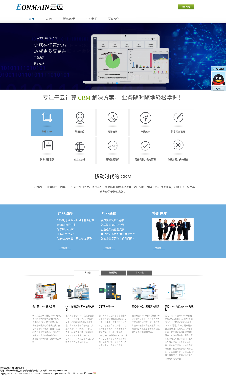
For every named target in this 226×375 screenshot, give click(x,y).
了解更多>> (64, 248)
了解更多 (39, 57)
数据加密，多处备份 (178, 159)
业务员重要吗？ (66, 234)
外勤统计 (145, 131)
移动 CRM (47, 131)
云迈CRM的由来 (66, 225)
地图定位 (79, 131)
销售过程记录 (47, 159)
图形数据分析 (112, 159)
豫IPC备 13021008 (75, 373)
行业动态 (87, 273)
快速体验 (39, 63)
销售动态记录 (178, 131)
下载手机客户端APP (45, 38)
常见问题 (140, 273)
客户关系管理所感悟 (113, 220)
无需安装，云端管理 (145, 159)
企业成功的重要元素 (113, 229)
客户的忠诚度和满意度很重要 (118, 234)
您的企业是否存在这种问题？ (118, 238)
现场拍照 (112, 131)
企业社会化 (80, 159)
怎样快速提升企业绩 (113, 225)
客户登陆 (186, 7)
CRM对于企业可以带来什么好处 (75, 220)
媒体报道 (113, 273)
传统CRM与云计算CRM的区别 (74, 238)
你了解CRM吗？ (66, 229)
